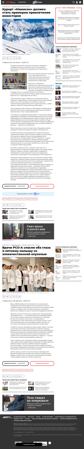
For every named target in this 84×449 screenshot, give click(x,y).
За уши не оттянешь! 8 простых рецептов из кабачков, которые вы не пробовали (72, 250)
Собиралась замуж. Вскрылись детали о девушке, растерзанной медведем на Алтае (71, 267)
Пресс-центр (31, 416)
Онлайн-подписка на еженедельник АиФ (65, 416)
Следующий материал (29, 444)
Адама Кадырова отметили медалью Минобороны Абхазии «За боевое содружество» (69, 32)
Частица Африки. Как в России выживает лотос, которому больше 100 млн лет (72, 72)
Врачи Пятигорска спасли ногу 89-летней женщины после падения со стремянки (43, 383)
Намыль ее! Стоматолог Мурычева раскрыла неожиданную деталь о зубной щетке (71, 77)
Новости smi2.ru (7, 240)
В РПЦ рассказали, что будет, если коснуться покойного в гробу (71, 108)
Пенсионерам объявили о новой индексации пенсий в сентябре (70, 102)
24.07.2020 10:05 (6, 6)
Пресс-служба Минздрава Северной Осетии (37, 292)
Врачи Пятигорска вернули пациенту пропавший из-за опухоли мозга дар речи (42, 389)
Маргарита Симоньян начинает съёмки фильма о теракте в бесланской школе (17, 217)
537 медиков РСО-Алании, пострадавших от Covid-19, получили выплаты (16, 212)
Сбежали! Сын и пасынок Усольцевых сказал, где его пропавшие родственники (72, 277)
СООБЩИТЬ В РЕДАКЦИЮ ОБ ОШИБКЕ (23, 420)
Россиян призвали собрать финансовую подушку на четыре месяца (70, 114)
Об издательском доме (20, 416)
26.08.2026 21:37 (6, 245)
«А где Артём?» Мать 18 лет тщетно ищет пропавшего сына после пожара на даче (71, 61)
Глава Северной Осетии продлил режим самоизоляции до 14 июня (43, 216)
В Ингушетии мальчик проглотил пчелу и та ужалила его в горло (18, 388)
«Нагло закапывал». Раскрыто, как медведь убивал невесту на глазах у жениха (72, 256)
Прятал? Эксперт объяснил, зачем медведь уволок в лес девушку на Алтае (71, 272)
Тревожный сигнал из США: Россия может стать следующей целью (71, 86)
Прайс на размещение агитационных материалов (45, 418)
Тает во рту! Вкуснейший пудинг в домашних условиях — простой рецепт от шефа (71, 261)
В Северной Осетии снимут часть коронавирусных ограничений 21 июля (43, 212)
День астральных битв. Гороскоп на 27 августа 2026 (68, 25)
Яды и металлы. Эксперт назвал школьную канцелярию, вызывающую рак (71, 66)
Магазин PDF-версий (47, 416)
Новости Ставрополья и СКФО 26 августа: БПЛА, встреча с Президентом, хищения (68, 12)
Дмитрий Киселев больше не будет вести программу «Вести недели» (71, 97)
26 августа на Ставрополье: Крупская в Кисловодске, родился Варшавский (68, 38)
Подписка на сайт (18, 418)
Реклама (38, 416)
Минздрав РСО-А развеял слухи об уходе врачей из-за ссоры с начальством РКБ (17, 383)
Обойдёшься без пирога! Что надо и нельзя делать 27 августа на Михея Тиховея (69, 19)
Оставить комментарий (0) (42, 186)
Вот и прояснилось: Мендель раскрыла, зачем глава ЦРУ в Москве (71, 92)
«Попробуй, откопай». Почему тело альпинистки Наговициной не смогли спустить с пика (72, 50)
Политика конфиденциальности (68, 418)
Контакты (27, 418)
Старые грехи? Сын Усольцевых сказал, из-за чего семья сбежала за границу (72, 56)
